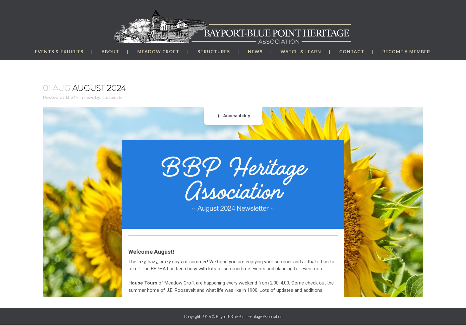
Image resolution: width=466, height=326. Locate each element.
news (89, 97)
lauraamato (112, 97)
